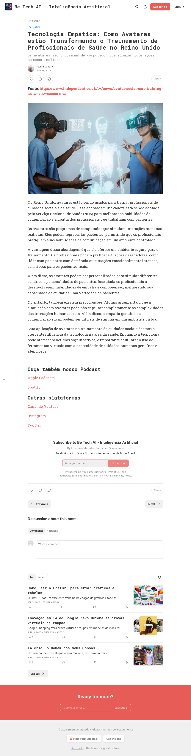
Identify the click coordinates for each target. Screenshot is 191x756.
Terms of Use (113, 472)
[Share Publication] (145, 6)
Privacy (96, 729)
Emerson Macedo (54, 632)
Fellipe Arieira (45, 66)
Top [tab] (32, 577)
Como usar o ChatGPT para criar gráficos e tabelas (71, 590)
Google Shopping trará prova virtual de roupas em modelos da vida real (74, 628)
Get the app (113, 739)
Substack (77, 748)
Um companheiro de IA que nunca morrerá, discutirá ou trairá (67, 653)
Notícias (34, 21)
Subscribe (160, 7)
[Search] (137, 6)
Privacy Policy (123, 475)
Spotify (34, 387)
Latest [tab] (42, 577)
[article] (95, 597)
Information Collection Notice (94, 475)
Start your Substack (85, 739)
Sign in (179, 7)
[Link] (22, 369)
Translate (36, 26)
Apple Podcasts (41, 377)
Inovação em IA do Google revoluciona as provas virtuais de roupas (76, 620)
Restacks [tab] (52, 530)
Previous (42, 504)
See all (35, 673)
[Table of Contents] (4, 378)
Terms (106, 729)
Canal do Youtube (43, 406)
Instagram (37, 415)
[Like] (31, 79)
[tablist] (44, 530)
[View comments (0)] (40, 79)
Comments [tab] (36, 530)
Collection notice (122, 729)
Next (151, 504)
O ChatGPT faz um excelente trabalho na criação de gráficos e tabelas (72, 598)
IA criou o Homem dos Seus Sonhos (61, 647)
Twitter (34, 425)
